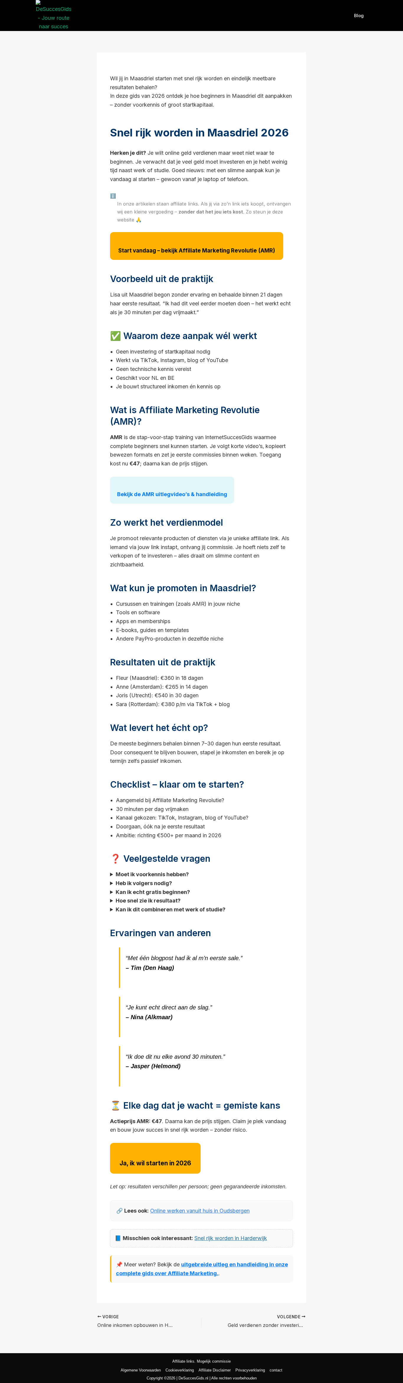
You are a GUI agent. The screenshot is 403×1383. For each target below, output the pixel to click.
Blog (359, 15)
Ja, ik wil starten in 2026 (155, 1163)
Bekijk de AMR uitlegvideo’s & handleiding (172, 494)
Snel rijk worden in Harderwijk (230, 1238)
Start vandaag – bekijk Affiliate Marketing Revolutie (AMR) (196, 250)
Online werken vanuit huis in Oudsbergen (200, 1211)
